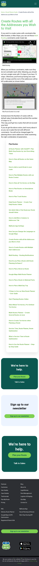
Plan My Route (5, 499)
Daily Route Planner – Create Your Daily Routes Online (20, 203)
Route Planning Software (27, 512)
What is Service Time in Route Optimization (19, 338)
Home (3, 12)
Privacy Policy (33, 561)
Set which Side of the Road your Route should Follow (22, 211)
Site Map (23, 499)
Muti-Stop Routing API (26, 515)
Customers (4, 487)
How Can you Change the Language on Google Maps (22, 233)
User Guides (4, 490)
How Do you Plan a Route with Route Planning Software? (21, 262)
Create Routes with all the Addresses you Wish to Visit (21, 241)
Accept (19, 563)
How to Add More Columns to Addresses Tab (19, 219)
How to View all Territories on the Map (22, 183)
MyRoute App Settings (16, 226)
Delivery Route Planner (7, 512)
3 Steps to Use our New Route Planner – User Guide (22, 292)
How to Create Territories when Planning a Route (20, 322)
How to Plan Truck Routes (18, 196)
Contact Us (24, 502)
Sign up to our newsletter (19, 416)
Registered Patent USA (8, 520)
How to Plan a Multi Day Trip (18, 285)
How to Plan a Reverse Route (19, 269)
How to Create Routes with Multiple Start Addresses (21, 249)
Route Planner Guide (11, 12)
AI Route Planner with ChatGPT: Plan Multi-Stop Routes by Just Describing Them (21, 151)
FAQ (2, 509)
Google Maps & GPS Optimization (7, 516)
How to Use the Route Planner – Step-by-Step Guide (22, 346)
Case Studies (5, 493)
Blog (22, 484)
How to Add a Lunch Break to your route (20, 168)
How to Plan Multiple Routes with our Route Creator (21, 176)
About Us (23, 487)
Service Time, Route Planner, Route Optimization (21, 330)
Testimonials (5, 496)
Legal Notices (24, 490)
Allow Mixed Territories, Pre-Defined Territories (21, 306)
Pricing (3, 502)
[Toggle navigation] (35, 4)
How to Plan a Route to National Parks (22, 280)
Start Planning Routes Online (18, 299)
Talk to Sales (19, 382)
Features (3, 484)
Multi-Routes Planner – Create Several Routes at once (19, 314)
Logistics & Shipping (26, 496)
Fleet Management (26, 493)
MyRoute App (23, 509)
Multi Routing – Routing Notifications (21, 255)
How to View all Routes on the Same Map (21, 160)
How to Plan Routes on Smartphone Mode (21, 190)
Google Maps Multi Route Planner (20, 274)
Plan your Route (19, 377)
